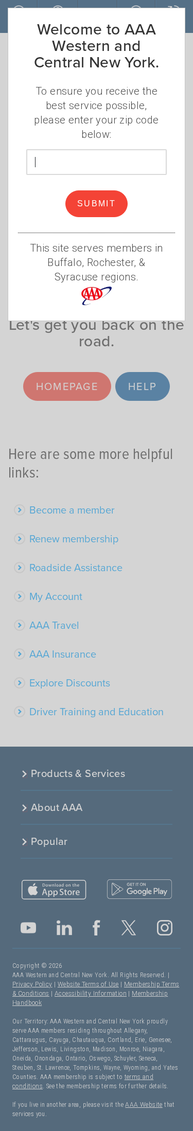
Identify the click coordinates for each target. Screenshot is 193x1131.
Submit (96, 203)
